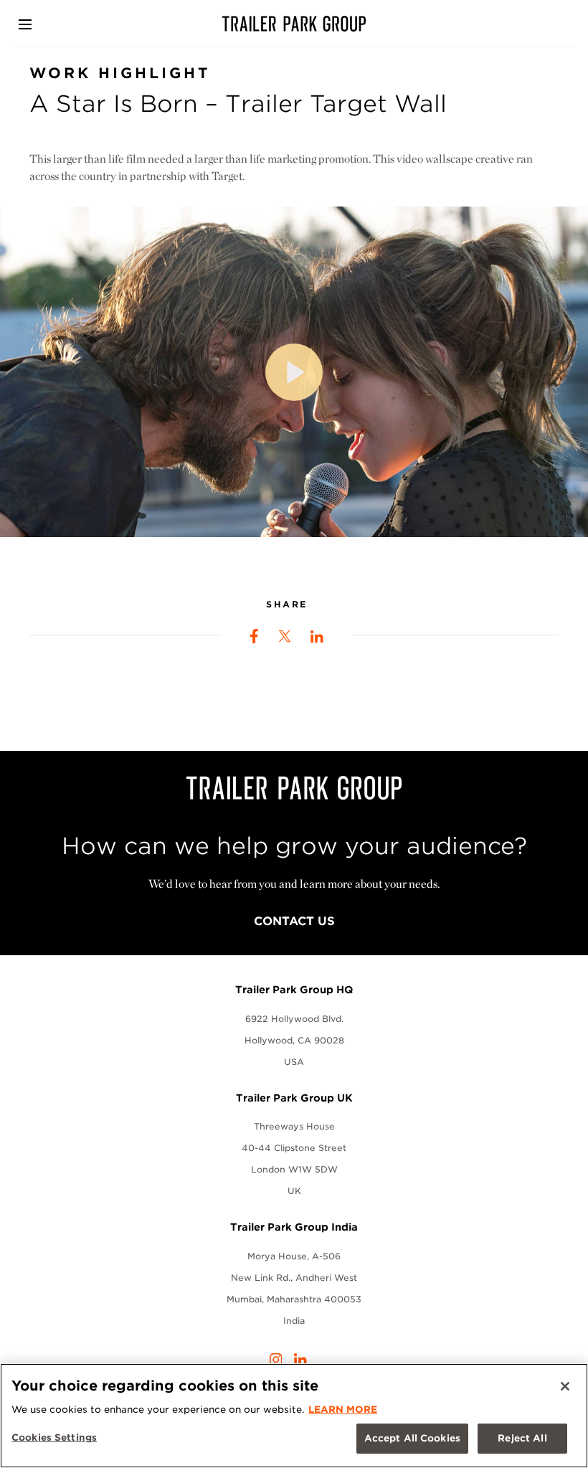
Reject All (522, 1438)
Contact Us (294, 921)
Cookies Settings (54, 1437)
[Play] (294, 372)
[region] (294, 1415)
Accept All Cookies (412, 1438)
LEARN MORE (342, 1409)
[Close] (565, 1386)
